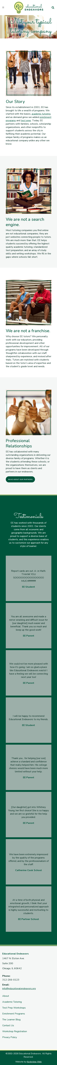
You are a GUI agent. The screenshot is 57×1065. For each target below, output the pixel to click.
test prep (26, 120)
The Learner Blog (11, 1019)
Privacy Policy (9, 1037)
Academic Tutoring (12, 1002)
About (5, 996)
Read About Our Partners (20, 479)
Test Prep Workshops (14, 1007)
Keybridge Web (34, 1061)
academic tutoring (41, 114)
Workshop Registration (14, 1031)
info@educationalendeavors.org (19, 988)
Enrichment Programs (13, 1013)
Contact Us (8, 1025)
